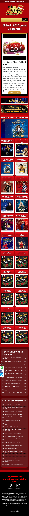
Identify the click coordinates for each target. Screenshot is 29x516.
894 (25, 371)
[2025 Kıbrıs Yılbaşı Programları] (22, 262)
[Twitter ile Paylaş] (2, 375)
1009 (25, 367)
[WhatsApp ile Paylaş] (2, 367)
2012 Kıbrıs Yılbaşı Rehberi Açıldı (14, 63)
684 (25, 383)
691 (25, 380)
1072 (25, 361)
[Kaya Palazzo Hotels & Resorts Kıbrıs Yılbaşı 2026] (14, 109)
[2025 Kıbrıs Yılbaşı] (7, 262)
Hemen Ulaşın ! (14, 93)
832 (25, 374)
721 (25, 377)
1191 (25, 358)
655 (25, 389)
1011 (25, 364)
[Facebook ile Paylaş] (2, 371)
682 (25, 386)
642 (25, 393)
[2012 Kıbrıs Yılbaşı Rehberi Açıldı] (14, 47)
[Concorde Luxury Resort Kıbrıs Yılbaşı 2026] (14, 101)
